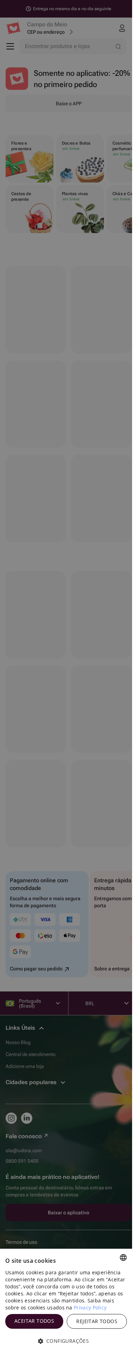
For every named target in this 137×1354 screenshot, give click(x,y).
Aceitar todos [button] (34, 1321)
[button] (66, 1341)
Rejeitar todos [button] (96, 1321)
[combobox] (123, 1257)
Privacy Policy (90, 1307)
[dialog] (66, 1301)
